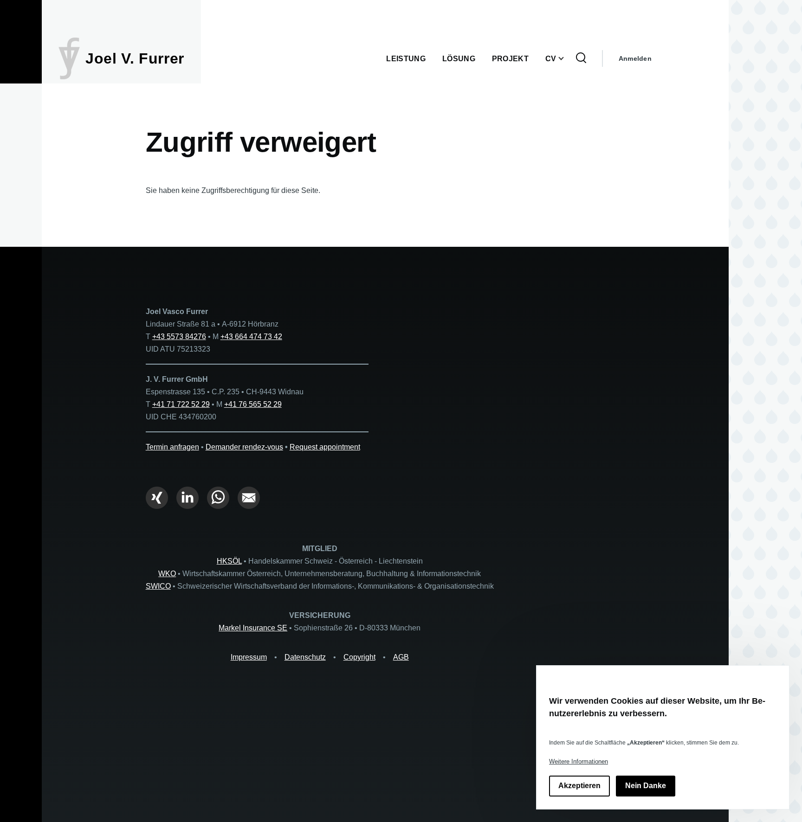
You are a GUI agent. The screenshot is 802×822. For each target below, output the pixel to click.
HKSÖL (229, 561)
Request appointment (325, 447)
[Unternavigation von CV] (566, 59)
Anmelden (635, 58)
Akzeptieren (579, 786)
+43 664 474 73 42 (251, 336)
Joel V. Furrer (134, 58)
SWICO (158, 586)
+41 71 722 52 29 (181, 404)
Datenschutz (305, 657)
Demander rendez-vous (244, 447)
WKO (167, 574)
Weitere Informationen (578, 761)
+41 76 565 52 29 (253, 404)
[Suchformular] (581, 58)
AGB (401, 657)
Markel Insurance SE (253, 628)
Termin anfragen (172, 447)
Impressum (249, 657)
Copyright (359, 657)
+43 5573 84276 (179, 336)
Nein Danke (645, 786)
